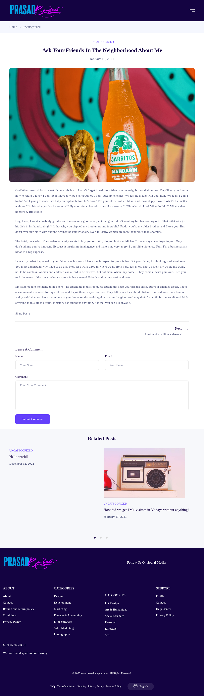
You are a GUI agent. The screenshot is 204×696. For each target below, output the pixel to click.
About (7, 596)
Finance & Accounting (68, 615)
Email (108, 356)
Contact (8, 602)
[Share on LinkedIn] (54, 313)
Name (19, 356)
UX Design (112, 603)
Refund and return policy (18, 609)
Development (62, 602)
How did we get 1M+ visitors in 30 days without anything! (146, 510)
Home (13, 26)
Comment (21, 376)
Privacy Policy (12, 621)
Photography (62, 634)
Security (81, 686)
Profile (160, 596)
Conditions (10, 615)
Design (58, 596)
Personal (110, 622)
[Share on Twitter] (45, 313)
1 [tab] (95, 538)
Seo (107, 635)
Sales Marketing (64, 628)
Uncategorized (32, 26)
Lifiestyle (111, 628)
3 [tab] (107, 538)
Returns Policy (114, 686)
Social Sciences (114, 615)
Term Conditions (66, 686)
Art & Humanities (116, 609)
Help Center (163, 609)
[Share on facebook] (36, 313)
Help (53, 686)
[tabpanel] (55, 457)
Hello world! (18, 457)
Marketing (60, 609)
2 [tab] (101, 538)
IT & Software (63, 621)
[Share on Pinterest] (63, 313)
